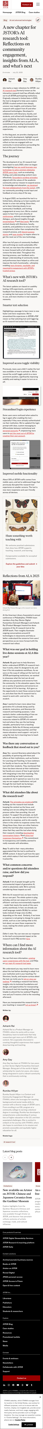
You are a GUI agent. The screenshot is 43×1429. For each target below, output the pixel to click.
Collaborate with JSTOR (13, 1367)
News (5, 1341)
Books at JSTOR (9, 1264)
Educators (7, 1307)
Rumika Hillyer (38, 80)
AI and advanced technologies (20, 20)
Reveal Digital (9, 1273)
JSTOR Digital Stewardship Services (18, 1238)
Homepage (7, 12)
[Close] (40, 1397)
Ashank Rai (11, 80)
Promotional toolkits (11, 1337)
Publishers (7, 1303)
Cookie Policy (20, 1420)
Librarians (7, 1298)
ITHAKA (15, 1391)
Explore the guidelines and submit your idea (20, 565)
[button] (11, 1157)
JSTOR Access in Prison (13, 1281)
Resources (7, 1333)
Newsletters (8, 1363)
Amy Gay (25, 80)
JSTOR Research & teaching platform (18, 1242)
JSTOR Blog (20, 12)
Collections (8, 1186)
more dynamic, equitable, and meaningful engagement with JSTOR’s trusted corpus (19, 268)
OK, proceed (28, 1425)
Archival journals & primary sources (18, 1260)
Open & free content (11, 1285)
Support (6, 1371)
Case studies (34, 12)
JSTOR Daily (8, 1247)
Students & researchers (13, 1311)
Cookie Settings (13, 1424)
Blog (5, 20)
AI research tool (9, 1142)
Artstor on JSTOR (10, 1268)
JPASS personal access (12, 1277)
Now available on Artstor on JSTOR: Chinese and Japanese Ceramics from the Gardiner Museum (17, 1195)
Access (38, 1186)
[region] (21, 1411)
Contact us (27, 4)
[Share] (38, 20)
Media (5, 1345)
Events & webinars (10, 1358)
